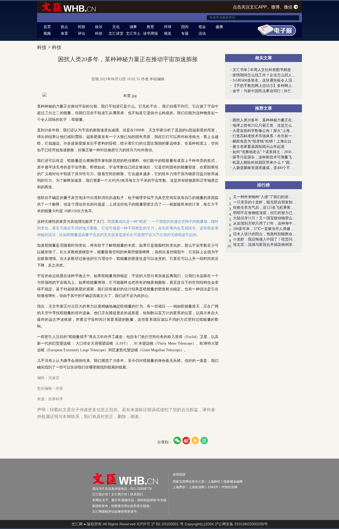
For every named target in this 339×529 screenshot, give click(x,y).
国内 (185, 27)
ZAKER (213, 487)
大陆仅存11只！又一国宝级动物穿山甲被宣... (265, 218)
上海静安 (214, 481)
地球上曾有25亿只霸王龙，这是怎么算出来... (265, 125)
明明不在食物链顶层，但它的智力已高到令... (265, 213)
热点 (64, 27)
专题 (185, 33)
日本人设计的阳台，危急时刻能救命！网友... (265, 234)
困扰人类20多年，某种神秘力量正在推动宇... (265, 120)
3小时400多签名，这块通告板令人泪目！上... (265, 80)
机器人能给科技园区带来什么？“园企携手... (265, 163)
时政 (81, 27)
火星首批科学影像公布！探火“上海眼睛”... (265, 131)
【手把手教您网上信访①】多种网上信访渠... (265, 86)
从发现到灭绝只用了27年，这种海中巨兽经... (265, 223)
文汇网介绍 (119, 494)
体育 (64, 33)
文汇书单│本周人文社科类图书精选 (262, 70)
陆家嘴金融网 (233, 481)
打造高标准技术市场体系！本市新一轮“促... (265, 136)
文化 (116, 27)
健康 (219, 27)
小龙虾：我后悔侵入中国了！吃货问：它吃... (265, 239)
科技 (98, 33)
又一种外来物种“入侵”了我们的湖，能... (265, 197)
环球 (167, 27)
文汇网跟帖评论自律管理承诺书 (114, 511)
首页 (47, 27)
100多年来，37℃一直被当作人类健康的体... (265, 229)
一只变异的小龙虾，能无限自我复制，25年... (265, 202)
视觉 (167, 33)
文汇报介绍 (100, 494)
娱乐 (98, 27)
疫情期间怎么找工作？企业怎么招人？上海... (265, 75)
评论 (81, 33)
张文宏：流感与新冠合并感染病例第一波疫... (265, 245)
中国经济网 (229, 487)
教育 (150, 27)
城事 (133, 27)
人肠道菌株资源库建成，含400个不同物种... (265, 168)
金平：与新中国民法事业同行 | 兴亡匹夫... (265, 91)
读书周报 (150, 33)
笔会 (202, 27)
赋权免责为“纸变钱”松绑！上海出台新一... (265, 141)
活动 (202, 33)
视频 (47, 33)
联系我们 (136, 494)
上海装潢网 (196, 487)
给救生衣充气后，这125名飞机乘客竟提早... (265, 208)
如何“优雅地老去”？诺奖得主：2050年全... (265, 152)
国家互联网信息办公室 (188, 481)
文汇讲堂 (116, 33)
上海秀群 (179, 487)
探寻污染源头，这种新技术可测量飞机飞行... (265, 157)
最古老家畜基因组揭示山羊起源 (258, 147)
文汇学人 (133, 33)
